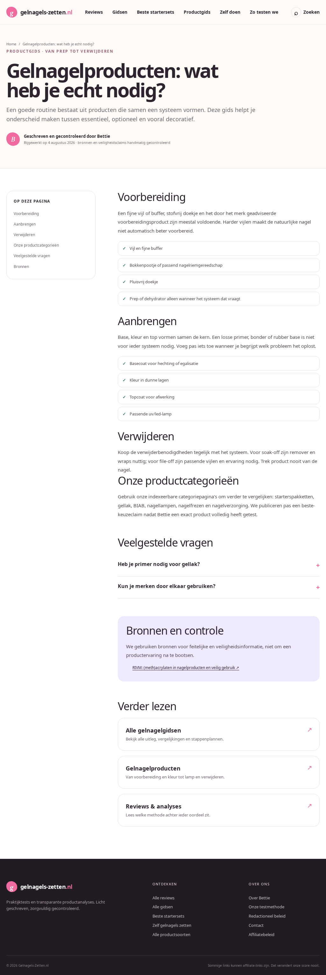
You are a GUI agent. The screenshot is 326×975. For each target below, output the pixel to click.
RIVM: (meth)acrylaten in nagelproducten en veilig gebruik (185, 667)
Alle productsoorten (171, 934)
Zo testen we (264, 12)
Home (11, 43)
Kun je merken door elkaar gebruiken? (167, 586)
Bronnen (21, 266)
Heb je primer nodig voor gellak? (159, 564)
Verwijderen (24, 234)
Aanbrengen (25, 224)
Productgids (197, 12)
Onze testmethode (266, 907)
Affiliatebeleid (261, 934)
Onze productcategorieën (36, 245)
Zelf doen (230, 12)
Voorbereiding (26, 213)
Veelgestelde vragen (32, 255)
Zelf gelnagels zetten (171, 925)
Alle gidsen (162, 907)
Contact (256, 925)
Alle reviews (163, 898)
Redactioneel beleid (267, 916)
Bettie (103, 136)
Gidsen (119, 12)
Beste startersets (155, 12)
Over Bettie (259, 898)
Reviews (94, 12)
